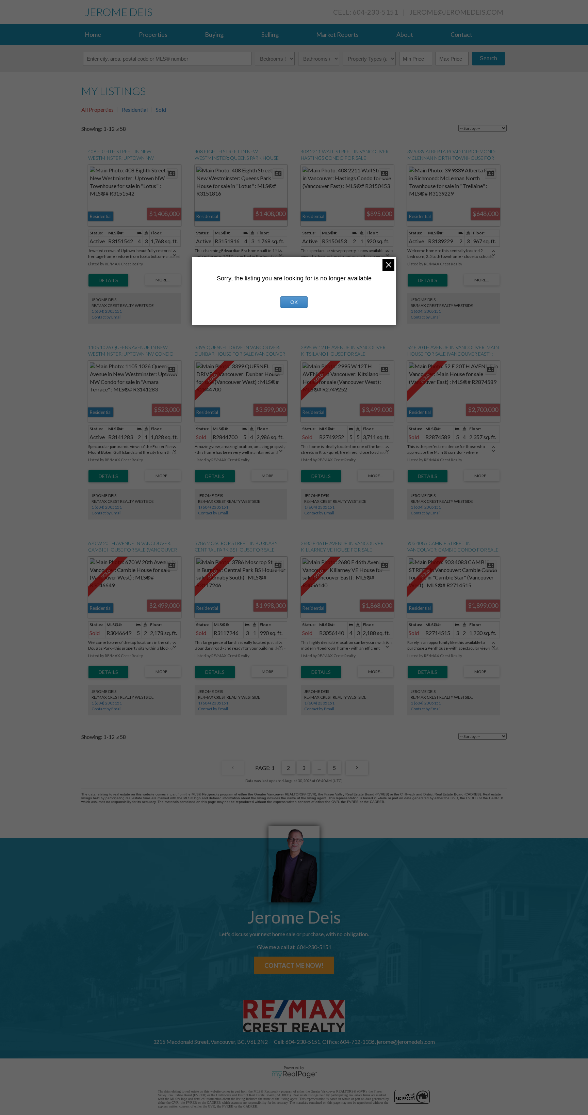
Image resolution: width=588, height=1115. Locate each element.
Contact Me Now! (294, 965)
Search (488, 58)
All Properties (97, 109)
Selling (270, 34)
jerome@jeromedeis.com (456, 12)
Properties (153, 34)
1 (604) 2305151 (107, 311)
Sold (161, 109)
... (319, 767)
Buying (214, 34)
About (404, 34)
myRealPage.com (294, 1074)
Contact (461, 34)
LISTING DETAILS (108, 280)
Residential (135, 109)
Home (93, 34)
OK (294, 302)
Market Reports (337, 34)
